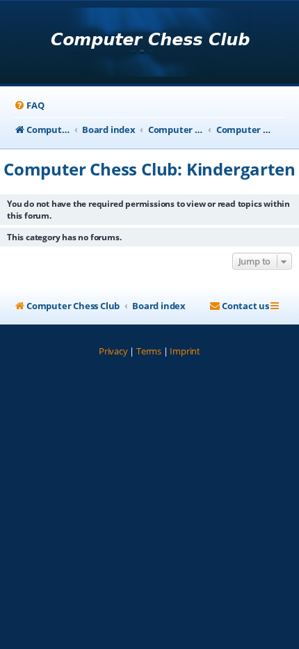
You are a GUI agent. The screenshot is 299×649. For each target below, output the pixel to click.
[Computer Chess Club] (150, 43)
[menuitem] (29, 105)
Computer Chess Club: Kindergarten (149, 168)
